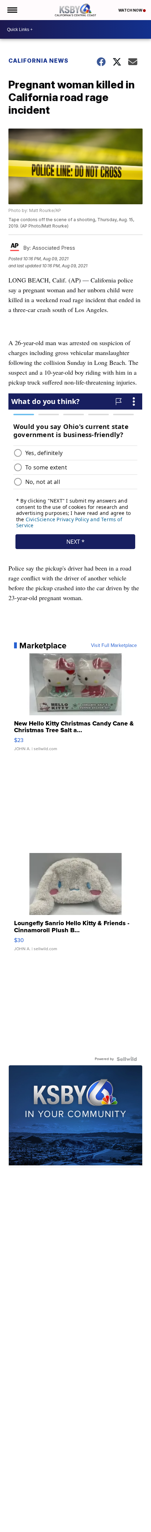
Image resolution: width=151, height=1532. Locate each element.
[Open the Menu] (11, 10)
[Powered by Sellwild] (127, 1059)
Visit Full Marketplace (114, 645)
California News (38, 60)
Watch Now (130, 10)
